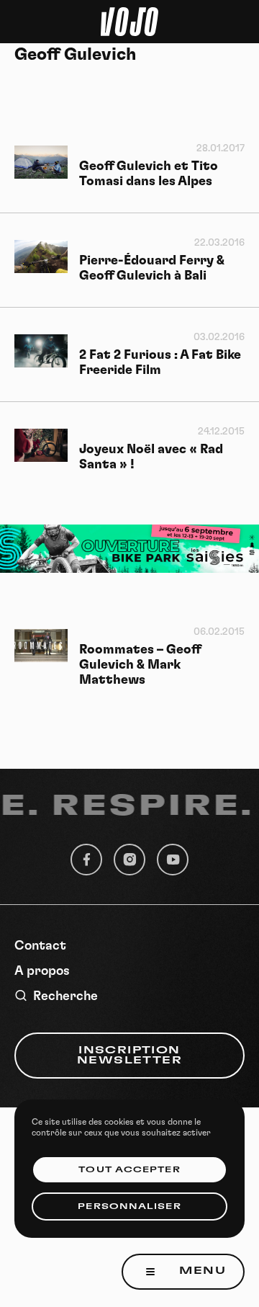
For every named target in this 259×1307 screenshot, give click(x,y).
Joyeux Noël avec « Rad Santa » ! (151, 457)
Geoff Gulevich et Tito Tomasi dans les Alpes (148, 174)
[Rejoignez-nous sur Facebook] (86, 859)
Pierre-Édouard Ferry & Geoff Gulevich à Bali (151, 268)
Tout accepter (129, 1170)
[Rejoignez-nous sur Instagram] (129, 859)
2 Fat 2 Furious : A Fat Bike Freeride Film (160, 363)
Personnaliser (129, 1206)
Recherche (65, 996)
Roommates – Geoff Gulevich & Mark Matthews (140, 665)
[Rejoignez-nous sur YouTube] (172, 859)
